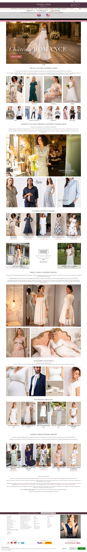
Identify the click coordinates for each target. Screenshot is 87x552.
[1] (42, 64)
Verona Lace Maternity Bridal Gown (28, 425)
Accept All (81, 548)
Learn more (9, 549)
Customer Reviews (37, 523)
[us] (48, 16)
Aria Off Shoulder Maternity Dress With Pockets (73, 426)
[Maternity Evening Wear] (43, 176)
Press (35, 522)
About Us (35, 517)
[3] (44, 64)
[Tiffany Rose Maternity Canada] (76, 543)
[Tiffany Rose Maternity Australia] (78, 543)
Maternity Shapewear (10, 527)
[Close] (65, 12)
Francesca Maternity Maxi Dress (58, 236)
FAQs (48, 517)
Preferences (64, 548)
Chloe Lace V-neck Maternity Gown (58, 425)
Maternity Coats (9, 526)
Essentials (46, 8)
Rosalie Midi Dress (13, 236)
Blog (34, 519)
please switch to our (55, 12)
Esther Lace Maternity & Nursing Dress (58, 468)
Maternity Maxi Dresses (24, 523)
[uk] (39, 16)
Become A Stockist (37, 526)
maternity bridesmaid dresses (24, 484)
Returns (48, 521)
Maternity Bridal (14, 8)
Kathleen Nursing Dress (43, 467)
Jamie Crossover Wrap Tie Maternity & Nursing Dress (73, 468)
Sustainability (36, 518)
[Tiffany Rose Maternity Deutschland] (71, 543)
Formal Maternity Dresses (24, 521)
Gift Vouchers (49, 526)
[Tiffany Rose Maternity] (38, 7)
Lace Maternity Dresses (24, 524)
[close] (85, 546)
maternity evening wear (50, 484)
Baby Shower (22, 522)
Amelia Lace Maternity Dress (13, 425)
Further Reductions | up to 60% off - (43, 20)
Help (48, 523)
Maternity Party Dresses (24, 517)
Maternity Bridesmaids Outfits (25, 518)
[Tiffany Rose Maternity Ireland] (67, 543)
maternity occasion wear (43, 478)
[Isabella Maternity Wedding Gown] (56, 357)
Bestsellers (8, 518)
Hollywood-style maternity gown (49, 280)
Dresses (34, 104)
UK (39, 17)
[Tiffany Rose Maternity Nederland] (73, 543)
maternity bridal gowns (72, 483)
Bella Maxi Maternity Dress (28, 236)
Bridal (72, 104)
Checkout (63, 8)
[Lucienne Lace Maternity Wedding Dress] (43, 326)
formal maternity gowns (70, 484)
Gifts (56, 8)
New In (15, 104)
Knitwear (53, 120)
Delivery (48, 519)
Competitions (36, 521)
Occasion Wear (9, 533)
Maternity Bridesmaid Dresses (25, 528)
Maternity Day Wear (10, 523)
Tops (15, 120)
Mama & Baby (40, 8)
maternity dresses (63, 483)
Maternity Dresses (21, 8)
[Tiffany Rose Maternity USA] (74, 543)
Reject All (73, 548)
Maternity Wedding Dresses (11, 521)
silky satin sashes (43, 364)
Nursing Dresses (9, 522)
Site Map (48, 527)
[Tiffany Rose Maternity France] (69, 543)
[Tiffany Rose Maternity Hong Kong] (79, 543)
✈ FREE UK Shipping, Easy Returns (43, 19)
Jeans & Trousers (34, 120)
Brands (59, 8)
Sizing (48, 518)
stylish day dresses (62, 128)
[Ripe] (43, 43)
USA (48, 17)
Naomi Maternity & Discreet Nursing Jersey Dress (13, 468)
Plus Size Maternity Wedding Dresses (26, 527)
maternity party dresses (59, 484)
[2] (43, 64)
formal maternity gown (41, 73)
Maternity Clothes (29, 8)
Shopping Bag (49, 524)
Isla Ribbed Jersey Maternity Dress (43, 236)
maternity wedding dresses (54, 478)
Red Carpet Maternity (10, 524)
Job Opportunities (36, 528)
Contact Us (49, 522)
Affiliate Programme (37, 527)
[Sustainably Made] (34, 11)
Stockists (35, 524)
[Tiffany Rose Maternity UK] (66, 543)
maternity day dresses (34, 484)
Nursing (35, 8)
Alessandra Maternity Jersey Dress (73, 236)
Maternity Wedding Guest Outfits (25, 519)
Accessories (51, 8)
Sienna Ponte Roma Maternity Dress (43, 425)
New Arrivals (9, 517)
